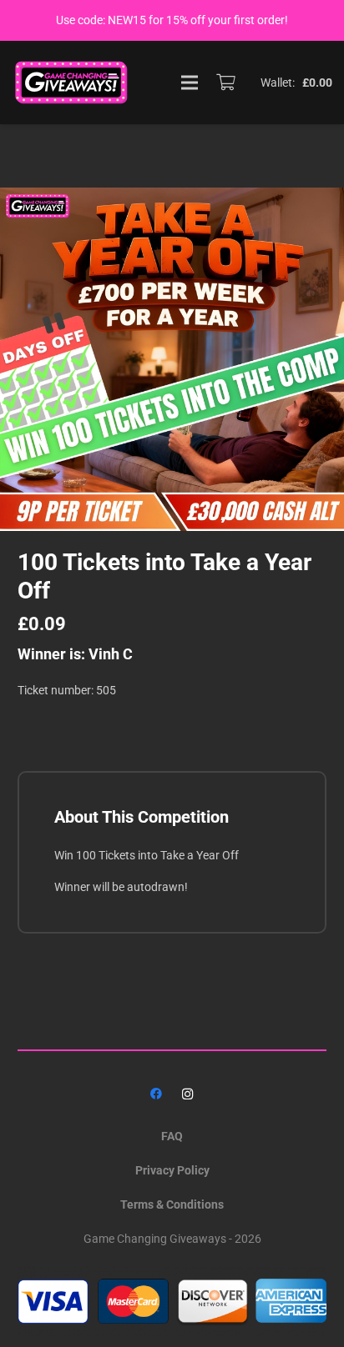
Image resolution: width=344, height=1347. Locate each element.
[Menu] (189, 82)
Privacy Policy (172, 1170)
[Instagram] (187, 1094)
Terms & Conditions (172, 1204)
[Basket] (225, 82)
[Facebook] (156, 1094)
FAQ (172, 1136)
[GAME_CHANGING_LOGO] (73, 83)
